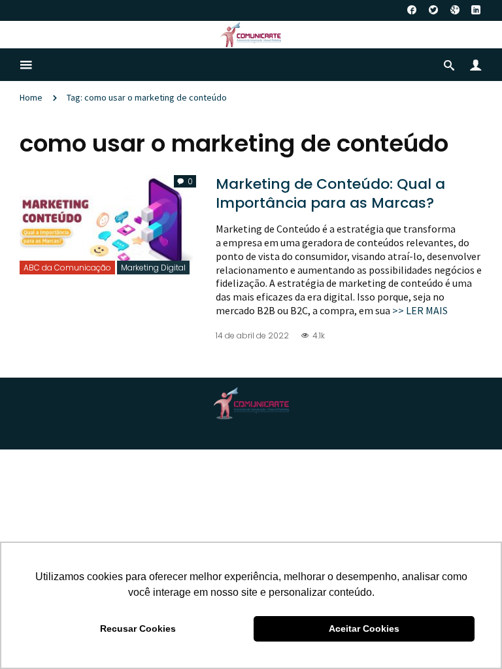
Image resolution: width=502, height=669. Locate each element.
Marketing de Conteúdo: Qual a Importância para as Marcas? (330, 193)
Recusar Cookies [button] (138, 628)
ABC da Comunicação (67, 267)
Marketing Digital (153, 267)
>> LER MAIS (420, 310)
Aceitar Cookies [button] (364, 628)
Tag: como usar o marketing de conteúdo (147, 97)
